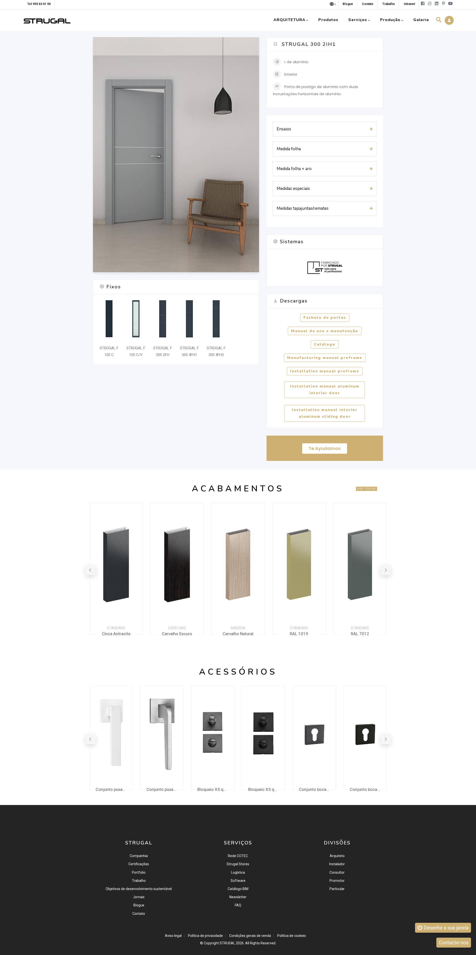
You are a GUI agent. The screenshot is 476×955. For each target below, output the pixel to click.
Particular (337, 889)
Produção (390, 20)
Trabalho (139, 881)
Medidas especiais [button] (293, 188)
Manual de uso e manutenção (324, 330)
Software (238, 881)
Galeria (421, 20)
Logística (238, 872)
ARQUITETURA (289, 20)
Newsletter (237, 897)
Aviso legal (173, 936)
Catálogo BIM (238, 889)
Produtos (328, 20)
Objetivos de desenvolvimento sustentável (139, 889)
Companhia (139, 856)
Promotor (337, 881)
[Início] (47, 19)
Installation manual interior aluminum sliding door (324, 413)
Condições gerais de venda (250, 936)
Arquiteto (337, 856)
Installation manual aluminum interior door (324, 389)
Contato (138, 914)
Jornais (139, 897)
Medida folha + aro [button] (294, 169)
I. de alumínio (296, 61)
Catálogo (324, 344)
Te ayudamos (325, 448)
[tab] (325, 129)
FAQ (238, 905)
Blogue (138, 905)
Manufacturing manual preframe (324, 357)
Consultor (337, 872)
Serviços (357, 20)
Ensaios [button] (284, 129)
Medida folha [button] (289, 149)
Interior (290, 74)
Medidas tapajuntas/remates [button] (302, 208)
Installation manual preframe (324, 371)
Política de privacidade (205, 936)
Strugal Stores (238, 864)
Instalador (337, 864)
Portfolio (139, 872)
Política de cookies (291, 936)
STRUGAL (227, 943)
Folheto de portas (324, 317)
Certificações (138, 864)
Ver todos (366, 488)
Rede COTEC (238, 856)
